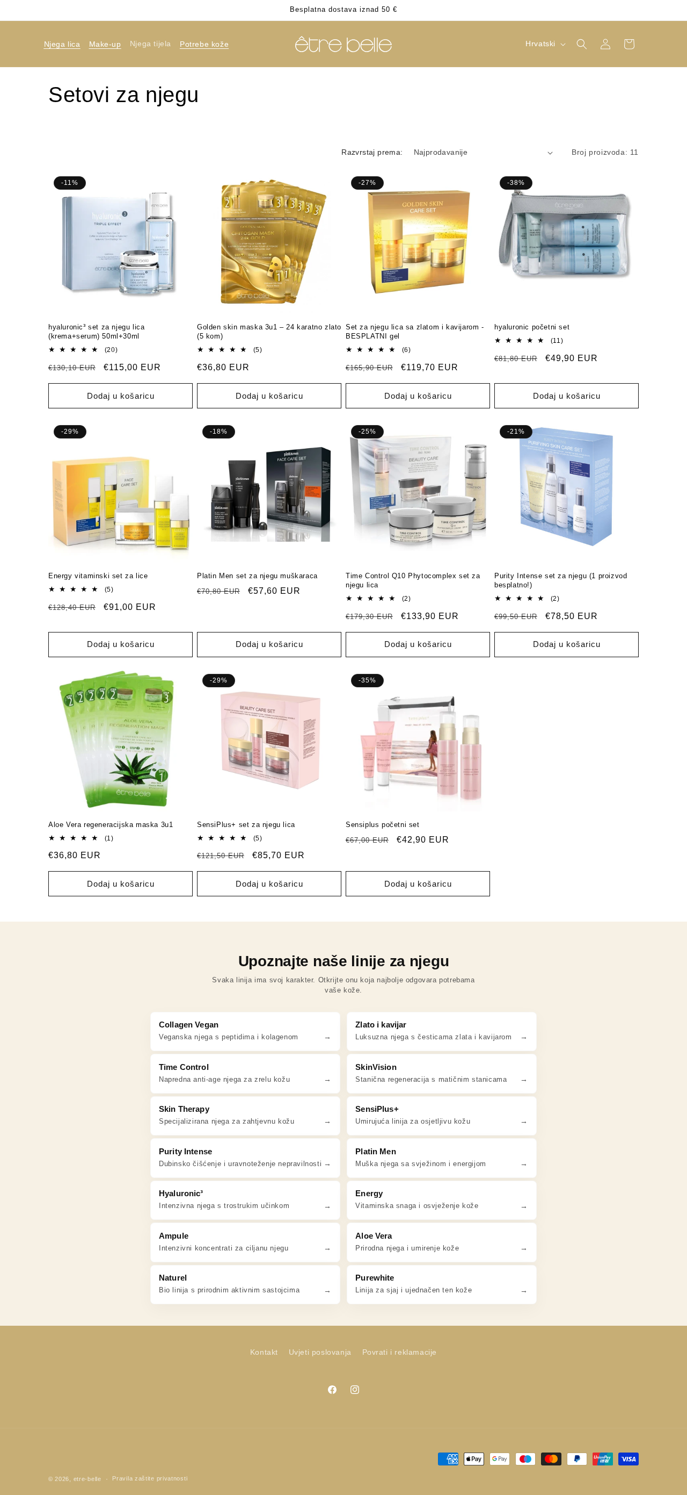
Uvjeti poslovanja (320, 1352)
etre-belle (87, 1479)
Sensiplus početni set (383, 825)
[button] (62, 44)
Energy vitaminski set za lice (98, 576)
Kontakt (264, 1352)
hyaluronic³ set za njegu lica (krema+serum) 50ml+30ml (96, 331)
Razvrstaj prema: (372, 152)
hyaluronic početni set (531, 327)
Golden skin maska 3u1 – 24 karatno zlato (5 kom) (269, 331)
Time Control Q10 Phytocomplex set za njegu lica (413, 580)
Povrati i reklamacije (399, 1352)
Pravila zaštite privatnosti (149, 1478)
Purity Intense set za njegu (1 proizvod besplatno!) (560, 580)
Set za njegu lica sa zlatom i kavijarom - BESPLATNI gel (415, 331)
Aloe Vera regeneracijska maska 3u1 (110, 825)
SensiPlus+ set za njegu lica (246, 825)
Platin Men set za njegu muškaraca (257, 576)
